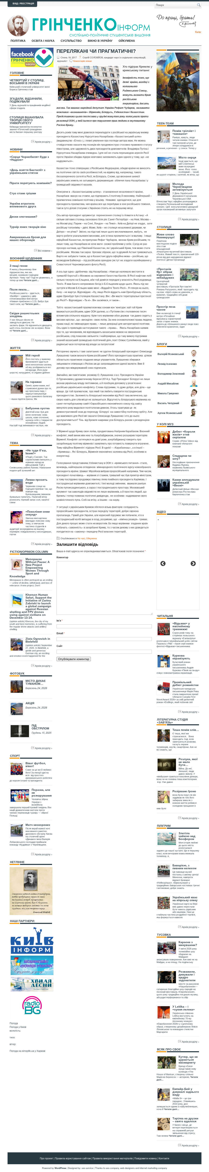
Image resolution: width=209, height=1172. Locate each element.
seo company (112, 1168)
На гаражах (34, 381)
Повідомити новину (145, 1158)
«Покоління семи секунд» (38, 513)
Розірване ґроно (184, 791)
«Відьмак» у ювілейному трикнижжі (181, 626)
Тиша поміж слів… (185, 729)
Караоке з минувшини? (188, 943)
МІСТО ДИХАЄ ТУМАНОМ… (36, 682)
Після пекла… (19, 289)
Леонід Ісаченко (167, 364)
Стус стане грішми (23, 193)
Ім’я (60, 620)
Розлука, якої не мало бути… (188, 761)
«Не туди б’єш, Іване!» (36, 452)
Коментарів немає (82, 60)
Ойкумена (127, 40)
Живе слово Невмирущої (166, 236)
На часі (81, 538)
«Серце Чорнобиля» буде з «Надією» (29, 158)
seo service (87, 1168)
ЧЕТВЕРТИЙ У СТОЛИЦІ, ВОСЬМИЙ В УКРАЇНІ (27, 82)
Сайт (59, 646)
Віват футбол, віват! (36, 765)
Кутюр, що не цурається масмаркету (188, 1059)
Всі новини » (45, 250)
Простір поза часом (166, 308)
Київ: (198, 32)
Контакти (164, 1158)
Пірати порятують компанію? (31, 183)
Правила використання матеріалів (112, 1158)
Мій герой (33, 355)
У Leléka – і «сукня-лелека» (183, 1008)
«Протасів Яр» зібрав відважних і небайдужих (165, 273)
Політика (18, 40)
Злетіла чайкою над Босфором (187, 836)
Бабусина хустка (38, 408)
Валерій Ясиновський (171, 354)
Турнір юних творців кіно (28, 226)
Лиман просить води (37, 481)
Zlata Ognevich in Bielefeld (38, 640)
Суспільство (71, 40)
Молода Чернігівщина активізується (182, 186)
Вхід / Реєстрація (23, 3)
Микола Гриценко (168, 393)
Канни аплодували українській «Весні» (185, 482)
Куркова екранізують (181, 657)
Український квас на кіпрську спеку (185, 899)
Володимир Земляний (171, 373)
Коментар (62, 557)
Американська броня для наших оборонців (28, 238)
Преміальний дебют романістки (185, 683)
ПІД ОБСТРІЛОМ (40, 727)
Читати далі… (31, 280)
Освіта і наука (43, 40)
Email (61, 633)
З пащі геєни (19, 265)
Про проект (46, 1158)
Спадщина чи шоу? (181, 457)
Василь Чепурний (168, 403)
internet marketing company (153, 1168)
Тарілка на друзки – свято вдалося (185, 1120)
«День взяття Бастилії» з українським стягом (27, 171)
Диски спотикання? (23, 216)
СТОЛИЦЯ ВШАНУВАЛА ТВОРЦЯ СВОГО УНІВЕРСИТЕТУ (26, 120)
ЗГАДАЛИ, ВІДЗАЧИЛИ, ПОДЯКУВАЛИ (26, 100)
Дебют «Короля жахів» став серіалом (183, 434)
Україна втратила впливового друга (23, 205)
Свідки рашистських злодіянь (24, 315)
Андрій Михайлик (168, 383)
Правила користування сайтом (73, 1158)
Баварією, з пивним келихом (184, 867)
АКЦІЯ (30, 703)
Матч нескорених (38, 824)
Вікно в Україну (100, 40)
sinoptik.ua (28, 1050)
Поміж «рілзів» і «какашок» (184, 132)
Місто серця (187, 157)
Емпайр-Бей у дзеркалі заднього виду (185, 1091)
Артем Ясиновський (170, 413)
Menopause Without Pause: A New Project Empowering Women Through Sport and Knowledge (29, 567)
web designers (127, 1168)
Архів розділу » (43, 141)
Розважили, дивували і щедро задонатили (187, 976)
